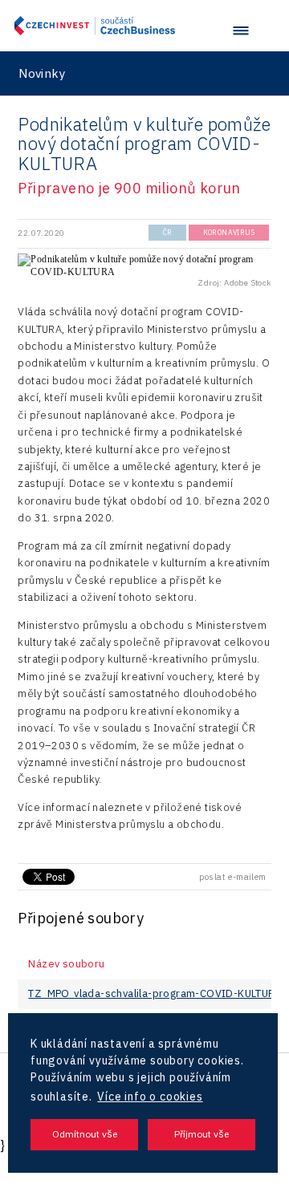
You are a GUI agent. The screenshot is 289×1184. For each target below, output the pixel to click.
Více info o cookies (149, 1096)
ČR (168, 232)
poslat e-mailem (233, 876)
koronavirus (228, 232)
